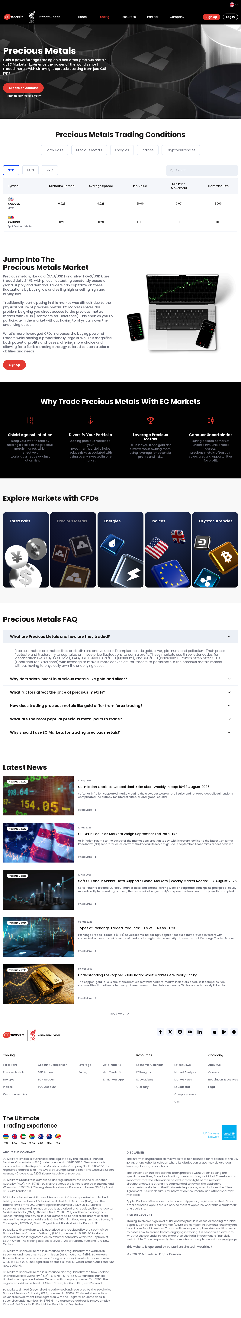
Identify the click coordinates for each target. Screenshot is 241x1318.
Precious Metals (89, 150)
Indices (147, 150)
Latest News (182, 1065)
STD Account (46, 1072)
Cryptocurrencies (180, 150)
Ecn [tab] (30, 170)
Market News (183, 1079)
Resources (128, 17)
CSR (177, 1101)
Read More (85, 810)
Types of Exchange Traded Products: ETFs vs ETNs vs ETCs (126, 928)
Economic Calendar (149, 1065)
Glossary (142, 1087)
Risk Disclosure (154, 1191)
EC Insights (143, 1072)
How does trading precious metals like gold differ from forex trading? (76, 705)
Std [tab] (11, 170)
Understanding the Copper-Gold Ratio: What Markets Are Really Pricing (138, 975)
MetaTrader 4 (111, 1065)
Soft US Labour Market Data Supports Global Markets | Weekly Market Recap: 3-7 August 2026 (157, 881)
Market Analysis (185, 1072)
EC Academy (144, 1079)
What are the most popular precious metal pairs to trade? (66, 719)
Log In (230, 17)
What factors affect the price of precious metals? (57, 692)
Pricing (83, 1072)
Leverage (85, 1065)
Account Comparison (52, 1065)
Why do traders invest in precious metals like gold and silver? (68, 679)
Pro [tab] (50, 170)
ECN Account (47, 1079)
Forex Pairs (54, 150)
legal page (229, 1239)
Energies (122, 150)
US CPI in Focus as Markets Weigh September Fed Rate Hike (127, 834)
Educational (182, 1087)
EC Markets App (113, 1079)
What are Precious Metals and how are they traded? (60, 636)
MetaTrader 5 (111, 1072)
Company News (185, 1094)
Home (82, 17)
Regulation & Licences (223, 1079)
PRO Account (47, 1087)
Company (177, 17)
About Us (214, 1065)
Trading (103, 17)
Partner (152, 17)
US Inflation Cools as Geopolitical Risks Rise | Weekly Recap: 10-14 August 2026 (144, 787)
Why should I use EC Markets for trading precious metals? (65, 732)
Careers (213, 1072)
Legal (212, 1087)
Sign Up (211, 17)
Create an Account (23, 88)
